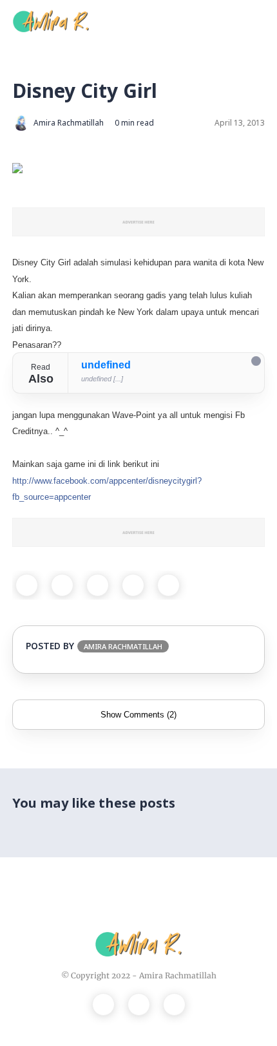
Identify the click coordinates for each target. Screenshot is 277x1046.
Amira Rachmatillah (177, 975)
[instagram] (139, 1004)
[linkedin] (168, 585)
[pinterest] (133, 585)
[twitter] (62, 585)
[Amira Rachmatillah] (51, 20)
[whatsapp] (97, 585)
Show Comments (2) (138, 714)
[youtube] (174, 1004)
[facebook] (26, 585)
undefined (106, 364)
